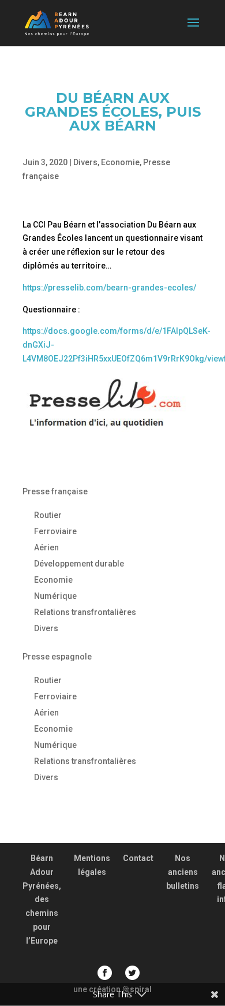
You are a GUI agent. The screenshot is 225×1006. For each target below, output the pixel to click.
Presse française (55, 491)
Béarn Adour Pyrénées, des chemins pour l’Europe (41, 899)
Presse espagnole (57, 657)
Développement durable (79, 563)
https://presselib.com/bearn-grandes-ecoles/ (109, 287)
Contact (138, 858)
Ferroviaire (55, 531)
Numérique (55, 596)
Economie (120, 162)
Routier (48, 515)
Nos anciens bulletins (182, 872)
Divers (85, 162)
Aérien (46, 547)
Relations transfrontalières (85, 612)
